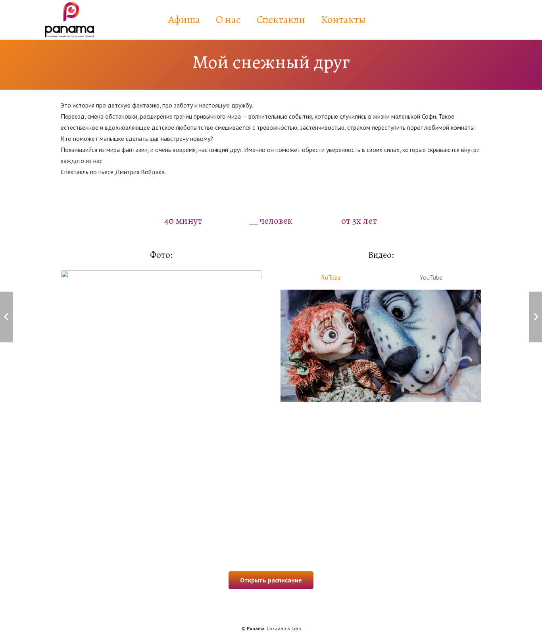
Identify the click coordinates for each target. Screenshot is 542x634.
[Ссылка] (69, 20)
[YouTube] (487, 19)
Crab (296, 628)
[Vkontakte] (468, 19)
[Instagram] (449, 19)
